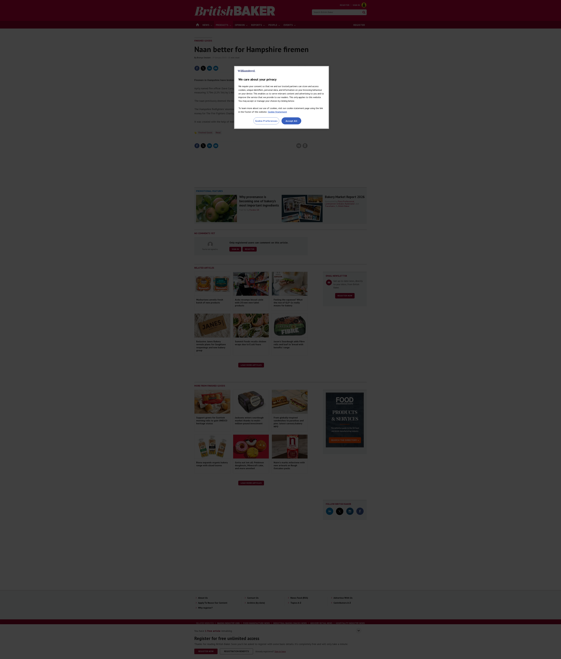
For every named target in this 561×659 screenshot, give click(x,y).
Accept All (291, 120)
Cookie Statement (277, 111)
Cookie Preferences (266, 120)
